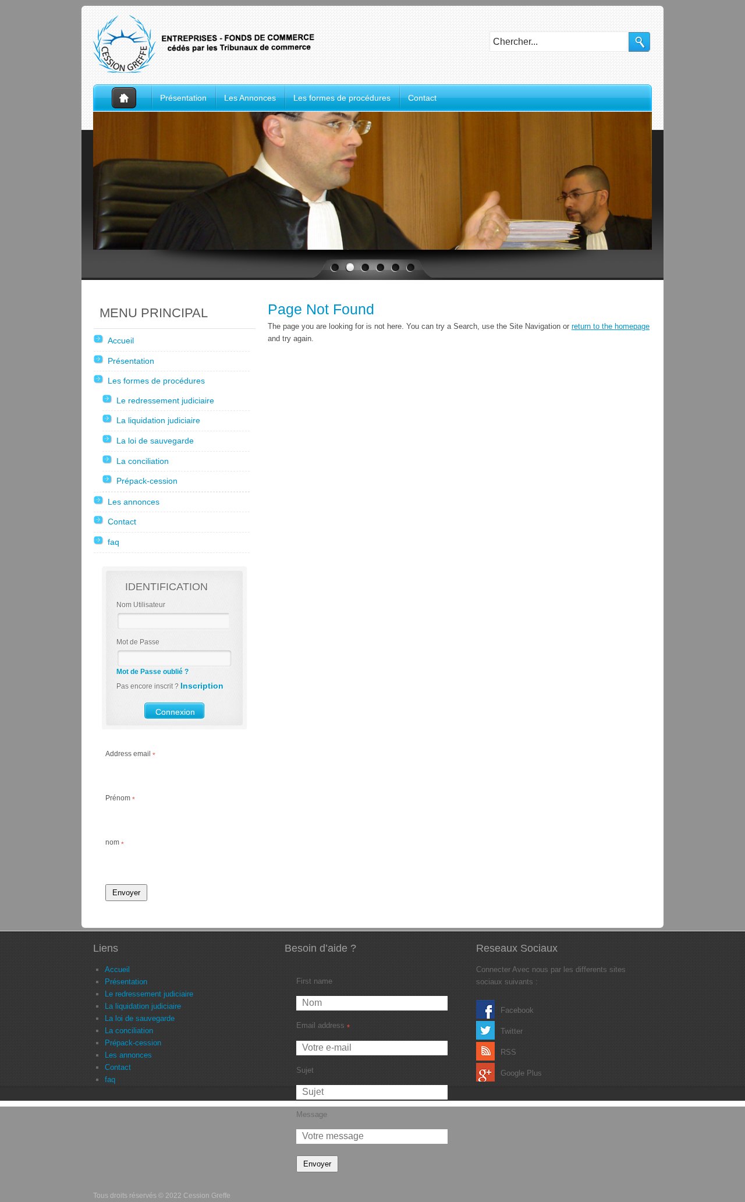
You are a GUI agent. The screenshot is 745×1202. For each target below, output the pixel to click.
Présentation (183, 97)
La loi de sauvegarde (155, 440)
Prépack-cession (147, 480)
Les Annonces (250, 97)
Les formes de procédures (342, 97)
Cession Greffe (209, 44)
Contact (422, 97)
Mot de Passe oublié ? (152, 672)
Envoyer (126, 892)
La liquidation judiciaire (158, 420)
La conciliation (142, 461)
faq (113, 542)
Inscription (202, 685)
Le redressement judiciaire (165, 400)
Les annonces (133, 501)
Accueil (122, 98)
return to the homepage (611, 326)
